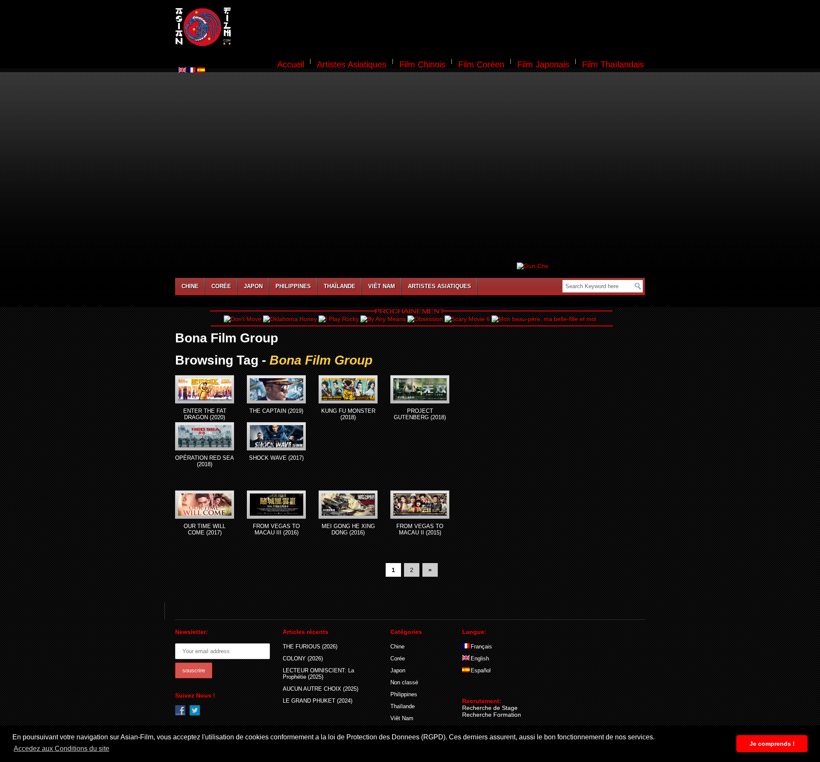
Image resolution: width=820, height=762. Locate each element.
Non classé (404, 682)
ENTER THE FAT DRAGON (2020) (204, 414)
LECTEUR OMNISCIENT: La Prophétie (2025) (318, 673)
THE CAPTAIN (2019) (276, 411)
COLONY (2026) (303, 658)
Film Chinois (422, 64)
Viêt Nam (381, 286)
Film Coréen (481, 64)
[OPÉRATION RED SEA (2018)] (204, 436)
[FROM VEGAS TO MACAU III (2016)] (276, 504)
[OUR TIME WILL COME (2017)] (204, 504)
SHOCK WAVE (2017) (276, 458)
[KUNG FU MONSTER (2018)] (348, 389)
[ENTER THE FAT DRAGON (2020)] (204, 389)
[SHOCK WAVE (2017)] (276, 436)
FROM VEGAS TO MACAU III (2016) (276, 529)
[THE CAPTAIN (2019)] (276, 389)
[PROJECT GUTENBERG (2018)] (419, 389)
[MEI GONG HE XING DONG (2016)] (348, 504)
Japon (253, 286)
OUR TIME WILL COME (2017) (205, 529)
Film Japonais (543, 64)
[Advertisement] (443, 28)
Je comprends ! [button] (772, 743)
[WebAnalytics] (479, 688)
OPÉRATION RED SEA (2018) (204, 461)
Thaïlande (339, 286)
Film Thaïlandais (613, 64)
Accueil (290, 64)
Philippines (293, 286)
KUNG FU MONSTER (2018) (348, 414)
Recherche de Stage (490, 707)
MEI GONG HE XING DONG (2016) (348, 529)
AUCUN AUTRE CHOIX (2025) (320, 689)
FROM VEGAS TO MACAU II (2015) (419, 529)
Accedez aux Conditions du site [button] (61, 748)
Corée (221, 286)
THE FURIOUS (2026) (310, 646)
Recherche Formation (491, 714)
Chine (190, 286)
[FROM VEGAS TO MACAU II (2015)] (419, 504)
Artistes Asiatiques (352, 64)
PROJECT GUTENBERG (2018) (420, 414)
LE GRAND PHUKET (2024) (317, 701)
